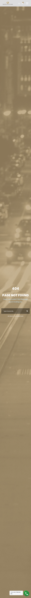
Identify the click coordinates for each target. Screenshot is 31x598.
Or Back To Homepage (15, 316)
